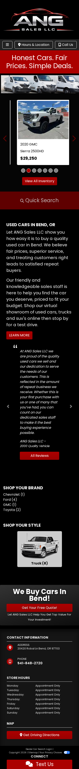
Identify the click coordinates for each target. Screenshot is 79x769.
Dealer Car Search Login (39, 749)
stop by (60, 318)
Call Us (67, 44)
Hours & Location (35, 44)
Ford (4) (10, 499)
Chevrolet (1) (14, 494)
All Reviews (40, 455)
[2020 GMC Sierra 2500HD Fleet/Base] (39, 120)
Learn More (19, 335)
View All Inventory (39, 180)
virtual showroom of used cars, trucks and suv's (38, 311)
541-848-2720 (30, 662)
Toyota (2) (12, 509)
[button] (3, 84)
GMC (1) (9, 504)
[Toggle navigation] (7, 45)
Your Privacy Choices (51, 752)
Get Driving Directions (40, 734)
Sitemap (33, 752)
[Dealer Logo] (39, 19)
